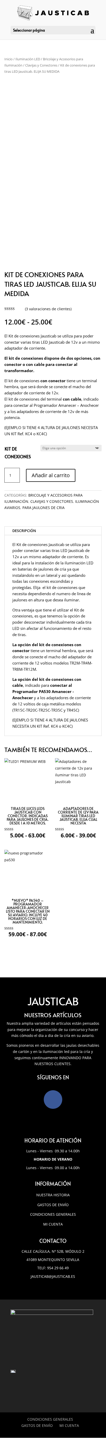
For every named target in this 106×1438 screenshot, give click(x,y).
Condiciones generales (53, 1214)
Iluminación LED (27, 59)
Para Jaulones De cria (43, 507)
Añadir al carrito (51, 475)
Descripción (24, 530)
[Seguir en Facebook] (53, 1099)
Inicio (8, 59)
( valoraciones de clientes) (48, 308)
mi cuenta (53, 1224)
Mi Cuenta (69, 1425)
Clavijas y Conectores (41, 65)
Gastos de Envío (53, 1204)
